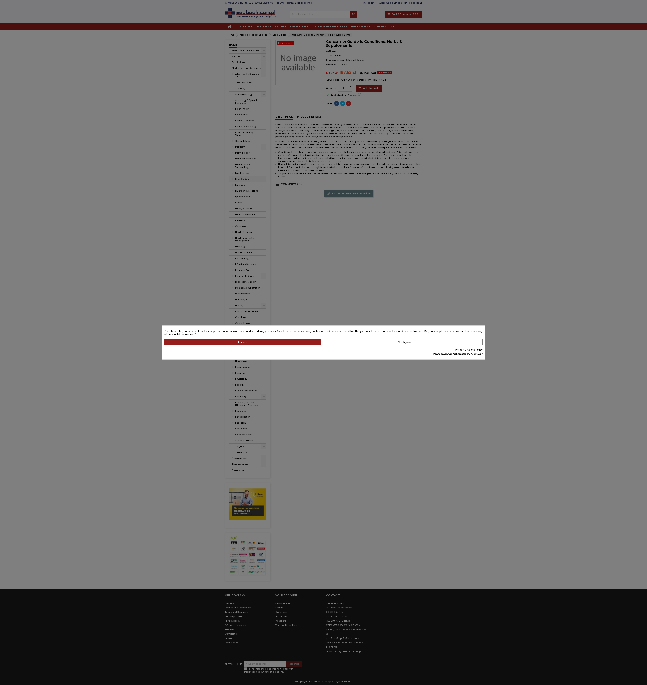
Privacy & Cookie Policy (469, 349)
